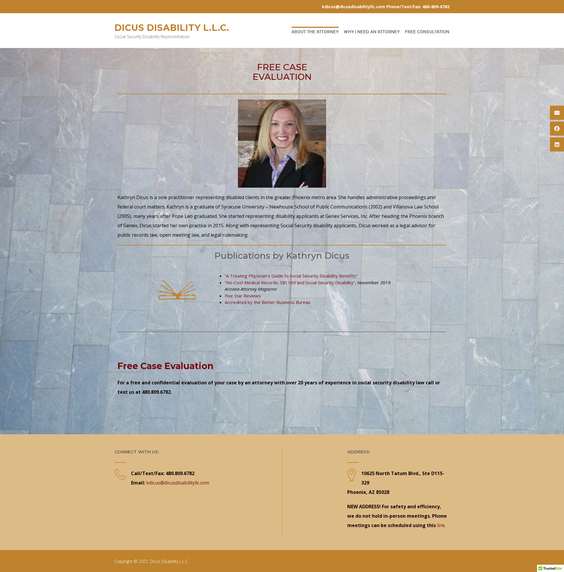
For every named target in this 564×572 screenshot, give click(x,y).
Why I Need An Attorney (372, 31)
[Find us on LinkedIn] (557, 144)
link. (441, 525)
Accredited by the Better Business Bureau (267, 302)
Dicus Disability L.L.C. (172, 27)
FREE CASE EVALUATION (282, 72)
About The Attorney (315, 31)
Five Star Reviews (243, 296)
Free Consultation (427, 31)
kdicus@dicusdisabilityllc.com (177, 483)
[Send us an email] (557, 113)
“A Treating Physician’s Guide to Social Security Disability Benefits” (291, 276)
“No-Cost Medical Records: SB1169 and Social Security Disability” (290, 282)
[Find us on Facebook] (557, 129)
